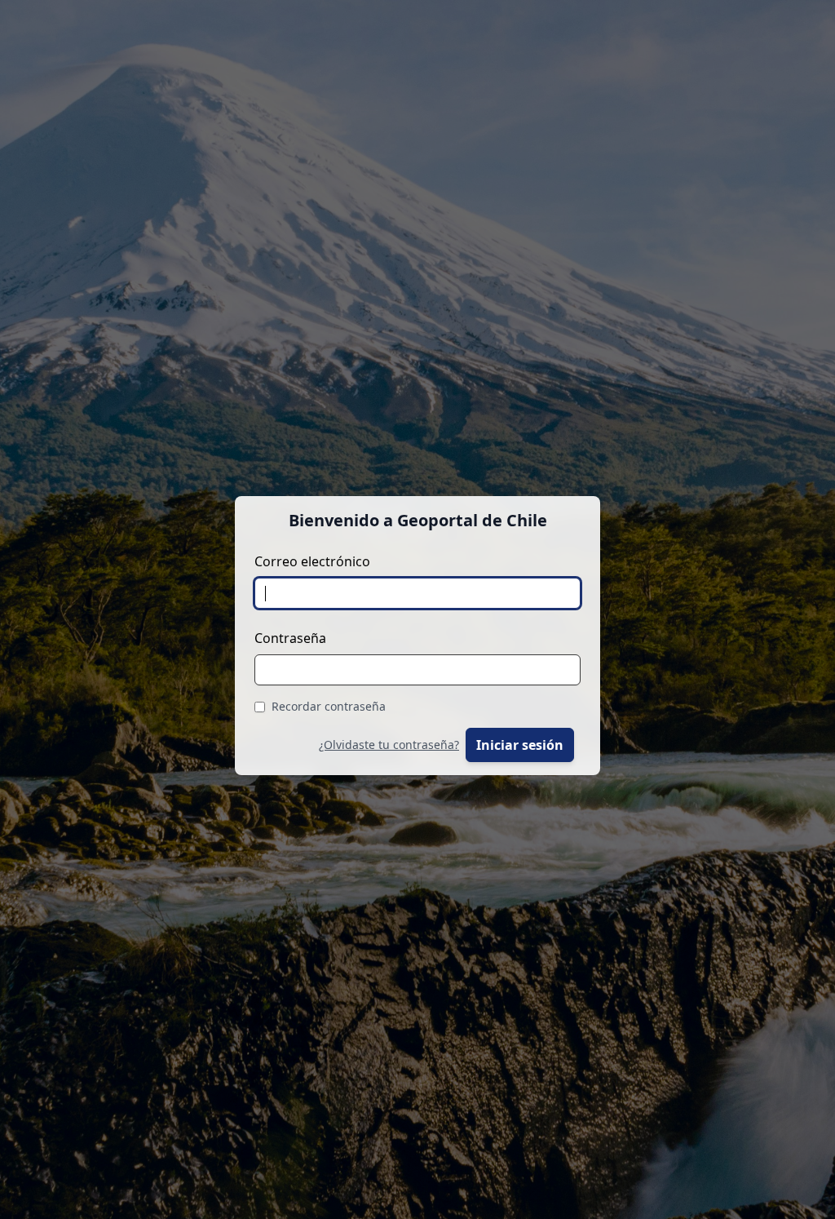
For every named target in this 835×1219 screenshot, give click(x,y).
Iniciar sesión (519, 745)
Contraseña (290, 638)
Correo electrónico (312, 561)
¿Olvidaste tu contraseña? (389, 744)
